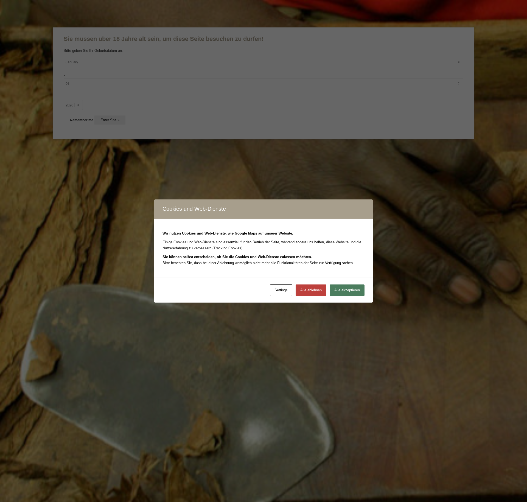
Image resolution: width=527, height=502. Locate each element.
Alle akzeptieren (347, 290)
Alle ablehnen (311, 290)
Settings (281, 290)
